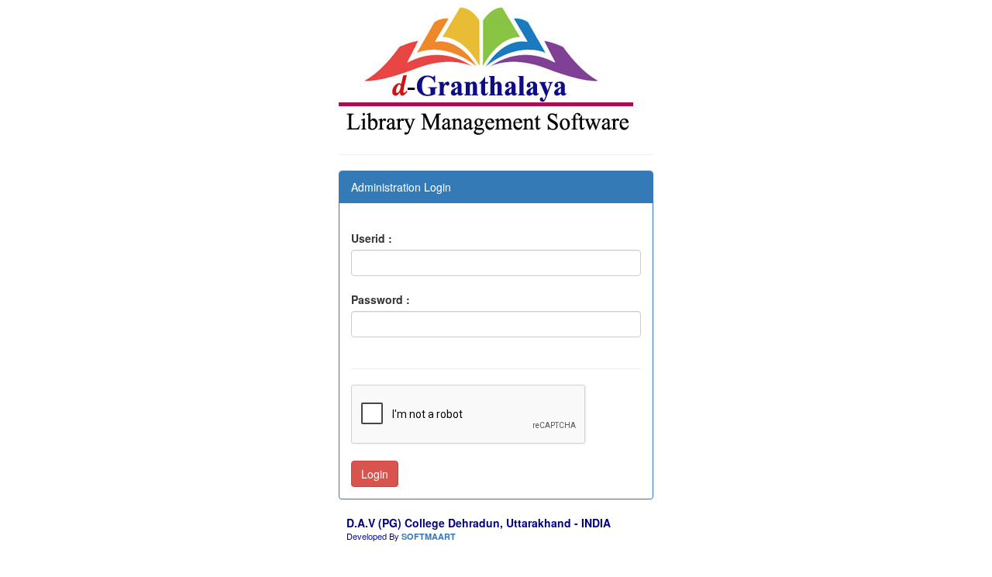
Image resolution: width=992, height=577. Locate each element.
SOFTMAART (428, 536)
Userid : (371, 238)
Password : (380, 299)
